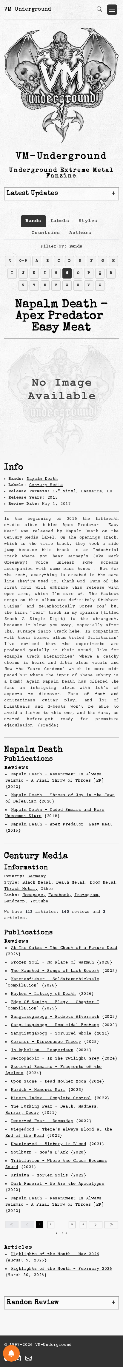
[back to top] (111, 1323)
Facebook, (60, 895)
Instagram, (87, 895)
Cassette (91, 491)
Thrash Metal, (21, 889)
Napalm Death (42, 479)
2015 (52, 497)
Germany (36, 876)
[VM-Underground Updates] (11, 1353)
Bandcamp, (15, 901)
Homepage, (34, 895)
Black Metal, (37, 882)
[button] (112, 9)
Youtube (39, 901)
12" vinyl (64, 491)
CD (109, 491)
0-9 (23, 261)
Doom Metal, (104, 882)
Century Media (46, 485)
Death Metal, (71, 882)
